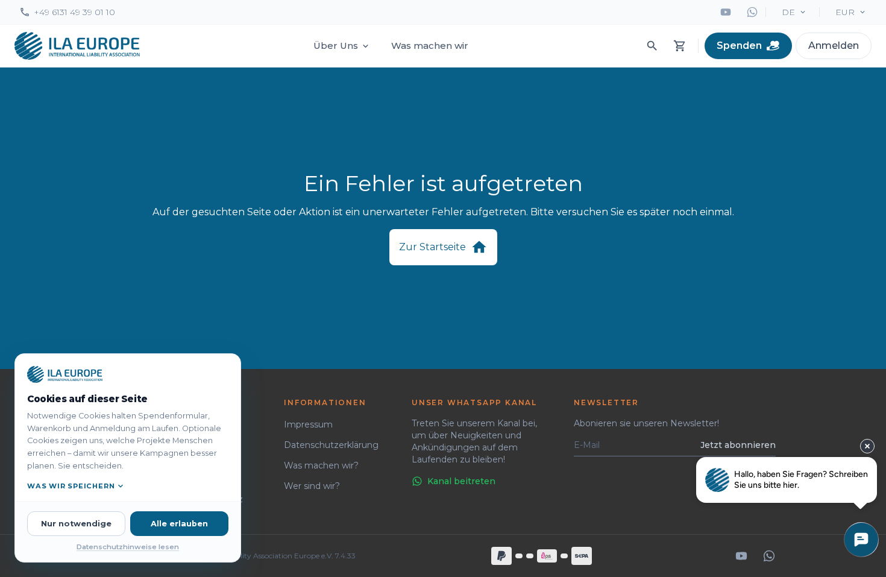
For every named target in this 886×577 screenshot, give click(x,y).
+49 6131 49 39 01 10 (74, 12)
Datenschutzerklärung (331, 445)
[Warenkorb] (680, 46)
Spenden (739, 45)
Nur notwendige (76, 523)
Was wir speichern (71, 486)
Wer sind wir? (312, 486)
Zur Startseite (432, 247)
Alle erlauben (179, 523)
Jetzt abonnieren (738, 445)
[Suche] (652, 46)
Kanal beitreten (461, 481)
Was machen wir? (321, 465)
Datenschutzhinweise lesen (128, 547)
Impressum (308, 424)
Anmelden (833, 45)
